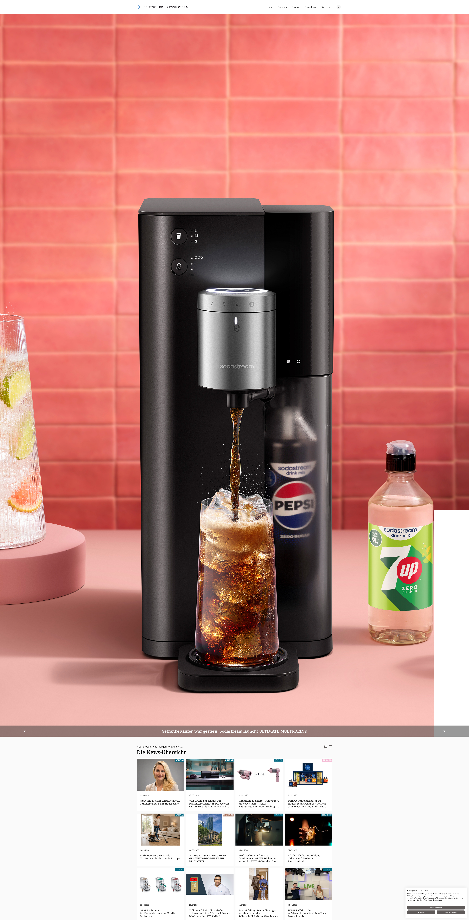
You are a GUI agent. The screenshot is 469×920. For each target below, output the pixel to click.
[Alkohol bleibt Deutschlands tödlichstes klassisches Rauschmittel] (308, 830)
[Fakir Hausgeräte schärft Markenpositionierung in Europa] (160, 830)
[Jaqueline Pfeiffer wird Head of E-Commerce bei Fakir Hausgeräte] (160, 775)
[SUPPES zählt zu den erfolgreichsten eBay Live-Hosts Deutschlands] (308, 884)
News (270, 7)
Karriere (325, 7)
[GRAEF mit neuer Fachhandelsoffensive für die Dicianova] (160, 884)
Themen (295, 7)
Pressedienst (310, 7)
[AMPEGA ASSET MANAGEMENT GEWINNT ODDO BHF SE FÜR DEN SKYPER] (210, 830)
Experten (282, 7)
